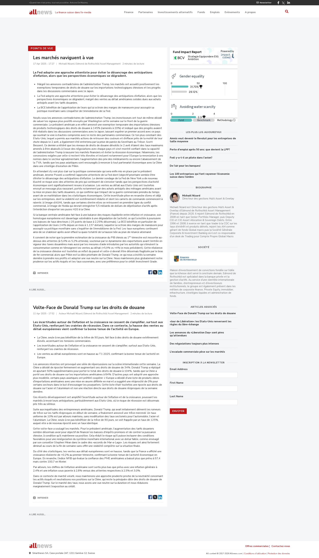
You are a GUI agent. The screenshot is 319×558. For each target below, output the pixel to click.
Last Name (176, 396)
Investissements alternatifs (175, 12)
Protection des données (279, 553)
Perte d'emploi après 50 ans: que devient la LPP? (200, 149)
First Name (176, 382)
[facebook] (150, 272)
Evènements (232, 12)
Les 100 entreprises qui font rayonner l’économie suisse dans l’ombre (200, 175)
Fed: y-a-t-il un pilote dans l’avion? (191, 157)
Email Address (179, 369)
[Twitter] (283, 3)
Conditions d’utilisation (255, 553)
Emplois (215, 12)
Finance (128, 12)
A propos (250, 12)
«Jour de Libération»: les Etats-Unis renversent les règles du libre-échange (200, 323)
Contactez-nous (280, 546)
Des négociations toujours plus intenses (194, 343)
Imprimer (42, 273)
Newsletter (265, 2)
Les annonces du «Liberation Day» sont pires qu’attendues (197, 334)
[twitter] (155, 272)
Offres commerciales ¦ (257, 546)
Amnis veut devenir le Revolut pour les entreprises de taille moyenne (203, 140)
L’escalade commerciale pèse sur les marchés (197, 351)
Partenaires (145, 12)
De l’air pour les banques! (185, 165)
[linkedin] (160, 272)
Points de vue (42, 48)
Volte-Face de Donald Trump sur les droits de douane (203, 313)
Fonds (201, 12)
